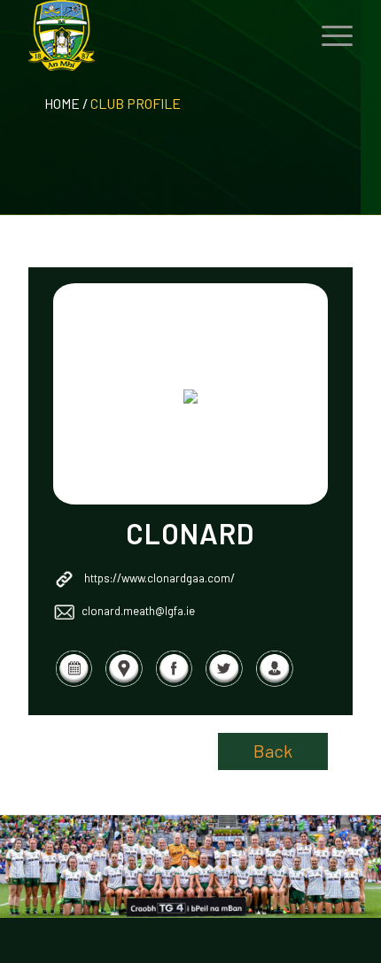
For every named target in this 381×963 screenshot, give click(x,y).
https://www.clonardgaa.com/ (159, 578)
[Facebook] (174, 682)
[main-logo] (157, 35)
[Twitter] (224, 682)
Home (62, 103)
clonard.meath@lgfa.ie (138, 611)
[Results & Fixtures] (74, 682)
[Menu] (328, 35)
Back (272, 750)
